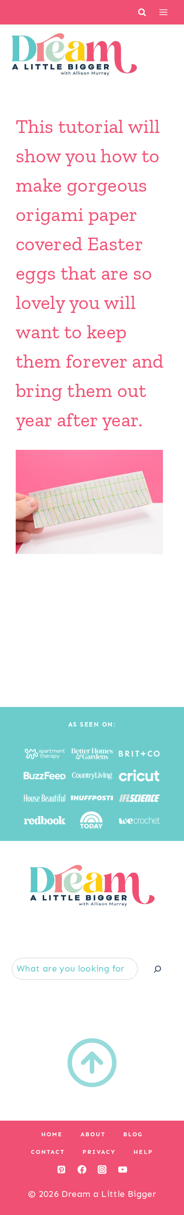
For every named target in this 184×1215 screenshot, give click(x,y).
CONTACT (48, 1152)
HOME (52, 1134)
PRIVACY (99, 1152)
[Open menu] (163, 12)
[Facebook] (82, 1169)
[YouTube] (122, 1169)
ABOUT (92, 1134)
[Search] (157, 969)
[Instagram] (102, 1169)
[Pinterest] (61, 1169)
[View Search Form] (142, 12)
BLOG (133, 1134)
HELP (143, 1152)
